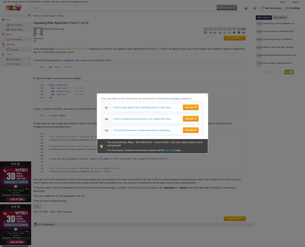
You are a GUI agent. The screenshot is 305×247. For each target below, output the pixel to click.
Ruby (176, 98)
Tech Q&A (170, 150)
